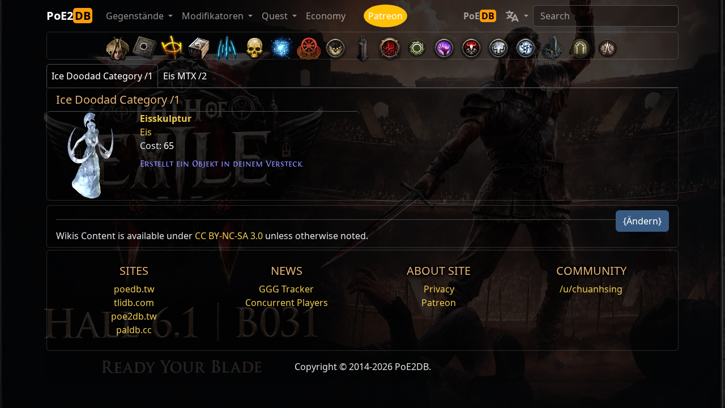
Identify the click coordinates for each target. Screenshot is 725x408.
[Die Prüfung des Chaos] (607, 46)
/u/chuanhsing (591, 289)
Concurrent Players (286, 302)
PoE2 (68, 15)
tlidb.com (134, 302)
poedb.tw (134, 289)
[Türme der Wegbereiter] (362, 46)
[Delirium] (498, 46)
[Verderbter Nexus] (389, 46)
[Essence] (226, 46)
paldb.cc (134, 330)
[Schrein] (172, 46)
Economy (326, 16)
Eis (146, 132)
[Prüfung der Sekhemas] (580, 46)
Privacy (439, 289)
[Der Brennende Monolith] (552, 46)
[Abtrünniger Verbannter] (308, 46)
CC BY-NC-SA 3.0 (229, 236)
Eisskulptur (165, 118)
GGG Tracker (286, 289)
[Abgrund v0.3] (416, 46)
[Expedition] (525, 46)
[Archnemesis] (253, 46)
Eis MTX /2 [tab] (185, 76)
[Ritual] (471, 46)
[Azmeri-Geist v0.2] (281, 46)
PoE (478, 16)
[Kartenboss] (335, 46)
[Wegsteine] (145, 46)
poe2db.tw (134, 316)
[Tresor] (199, 46)
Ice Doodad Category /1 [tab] (102, 76)
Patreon (385, 16)
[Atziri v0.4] (117, 46)
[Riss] (444, 46)
